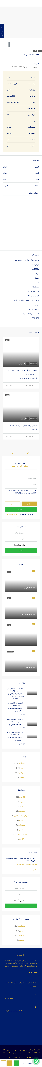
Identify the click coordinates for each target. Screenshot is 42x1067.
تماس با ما (33, 869)
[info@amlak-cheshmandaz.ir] (21, 1006)
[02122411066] (21, 993)
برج (21, 802)
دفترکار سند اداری (21, 834)
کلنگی (21, 830)
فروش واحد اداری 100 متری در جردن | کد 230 (20, 370)
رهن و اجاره (22, 763)
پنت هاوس (21, 825)
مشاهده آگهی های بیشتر (20, 466)
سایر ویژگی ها (20, 545)
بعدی (13, 453)
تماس (9, 1057)
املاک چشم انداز (29, 385)
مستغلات (22, 811)
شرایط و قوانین (18, 1057)
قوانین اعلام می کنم (12, 514)
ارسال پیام (29, 504)
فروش (39, 50)
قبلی (28, 453)
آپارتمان (22, 797)
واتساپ (19, 509)
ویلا (22, 806)
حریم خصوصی (30, 1057)
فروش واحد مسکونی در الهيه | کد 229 (23, 425)
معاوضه (35, 50)
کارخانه (21, 839)
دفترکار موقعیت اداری (21, 816)
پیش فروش (21, 772)
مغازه (21, 820)
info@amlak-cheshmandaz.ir (27, 864)
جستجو (21, 550)
